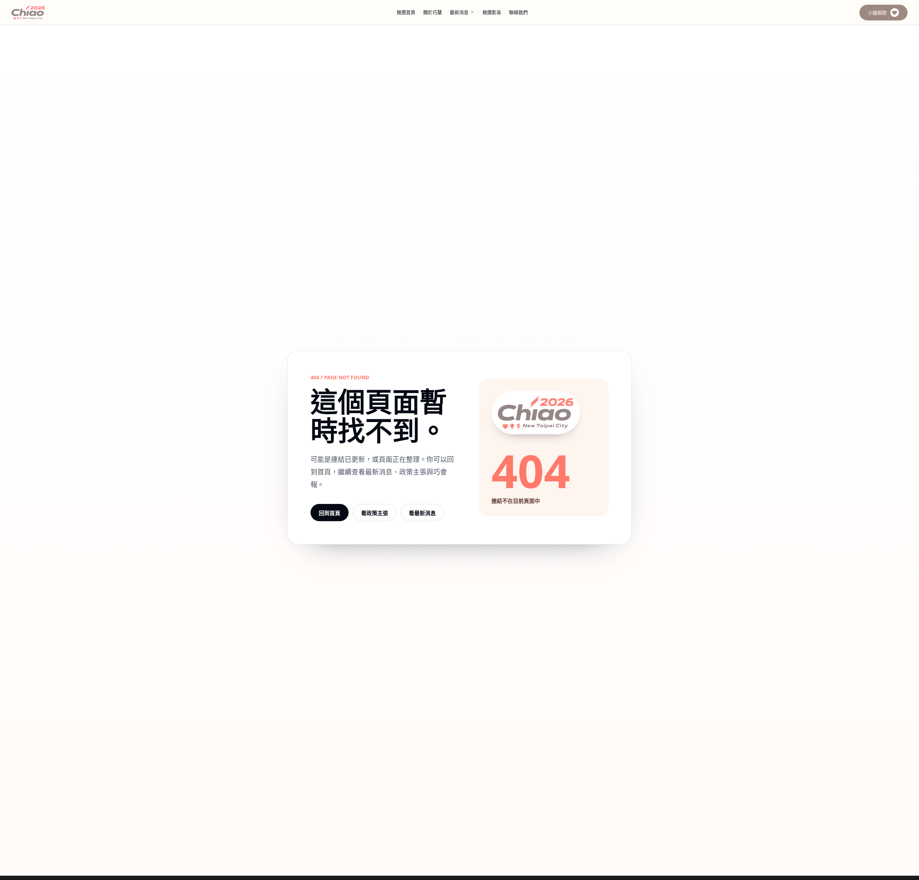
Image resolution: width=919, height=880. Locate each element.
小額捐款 (877, 12)
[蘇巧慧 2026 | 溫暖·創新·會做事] (38, 12)
